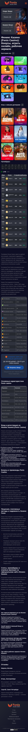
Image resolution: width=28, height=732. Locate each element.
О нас (14, 710)
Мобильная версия (14, 716)
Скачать (14, 723)
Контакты (14, 714)
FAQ (14, 721)
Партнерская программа (14, 718)
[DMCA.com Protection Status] (14, 730)
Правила (14, 712)
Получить (6, 17)
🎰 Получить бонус (14, 367)
